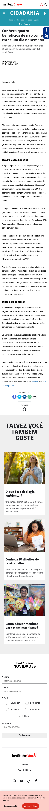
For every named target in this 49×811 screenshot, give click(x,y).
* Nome (5, 677)
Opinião (37, 20)
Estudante (35, 703)
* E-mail (6, 687)
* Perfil (5, 698)
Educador (15, 703)
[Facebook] (36, 781)
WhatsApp (7, 723)
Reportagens (24, 24)
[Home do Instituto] (12, 4)
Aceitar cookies (30, 806)
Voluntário (34, 709)
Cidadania (25, 13)
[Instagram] (14, 781)
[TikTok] (29, 781)
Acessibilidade (24, 770)
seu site (35, 382)
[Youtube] (21, 781)
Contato (24, 765)
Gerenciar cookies (11, 806)
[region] (24, 801)
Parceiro (15, 709)
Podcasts (20, 20)
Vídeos (29, 20)
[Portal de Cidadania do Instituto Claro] (24, 760)
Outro (27, 716)
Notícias (12, 20)
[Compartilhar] (14, 397)
